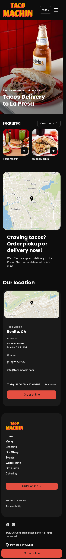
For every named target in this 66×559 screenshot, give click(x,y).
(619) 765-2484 (16, 363)
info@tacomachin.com (20, 370)
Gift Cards (12, 468)
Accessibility (13, 506)
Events (10, 457)
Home (9, 436)
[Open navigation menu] (56, 9)
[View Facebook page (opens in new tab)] (8, 524)
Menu (45, 10)
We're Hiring (13, 463)
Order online (32, 394)
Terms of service (16, 500)
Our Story (12, 452)
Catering (11, 447)
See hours (50, 384)
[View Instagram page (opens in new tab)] (13, 524)
